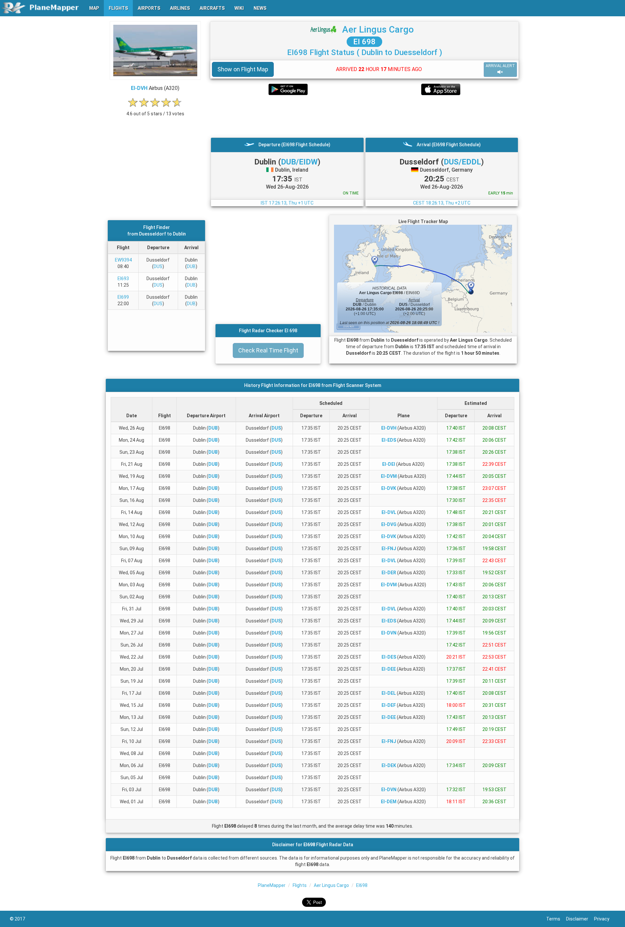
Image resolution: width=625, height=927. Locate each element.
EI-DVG (388, 524)
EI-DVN (388, 632)
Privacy (604, 918)
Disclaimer (580, 918)
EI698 (362, 885)
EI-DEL (389, 693)
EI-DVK (388, 488)
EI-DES (389, 657)
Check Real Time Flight (268, 350)
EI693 (123, 278)
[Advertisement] (364, 116)
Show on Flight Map (242, 69)
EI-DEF (389, 705)
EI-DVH (139, 88)
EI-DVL (389, 512)
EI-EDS (389, 440)
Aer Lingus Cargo (378, 29)
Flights (300, 885)
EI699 (123, 297)
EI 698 (364, 41)
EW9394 (123, 260)
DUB (191, 266)
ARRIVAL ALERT (500, 66)
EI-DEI (388, 464)
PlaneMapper (271, 885)
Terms (556, 918)
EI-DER (389, 572)
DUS (158, 266)
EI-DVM (389, 476)
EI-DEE (389, 669)
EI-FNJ (389, 548)
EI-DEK (389, 765)
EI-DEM (388, 801)
